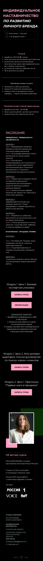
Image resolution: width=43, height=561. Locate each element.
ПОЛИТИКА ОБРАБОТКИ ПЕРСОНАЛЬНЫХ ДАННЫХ (16, 535)
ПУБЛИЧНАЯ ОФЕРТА (14, 529)
